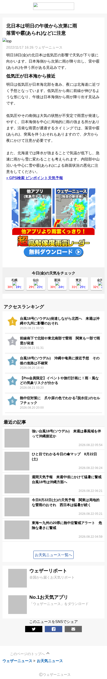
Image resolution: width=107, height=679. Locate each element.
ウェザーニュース (17, 661)
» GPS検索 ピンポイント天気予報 (34, 178)
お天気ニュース (50, 661)
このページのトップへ (27, 654)
